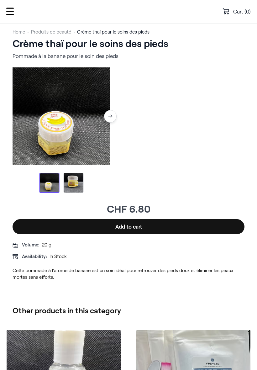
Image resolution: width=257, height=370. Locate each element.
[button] (10, 12)
